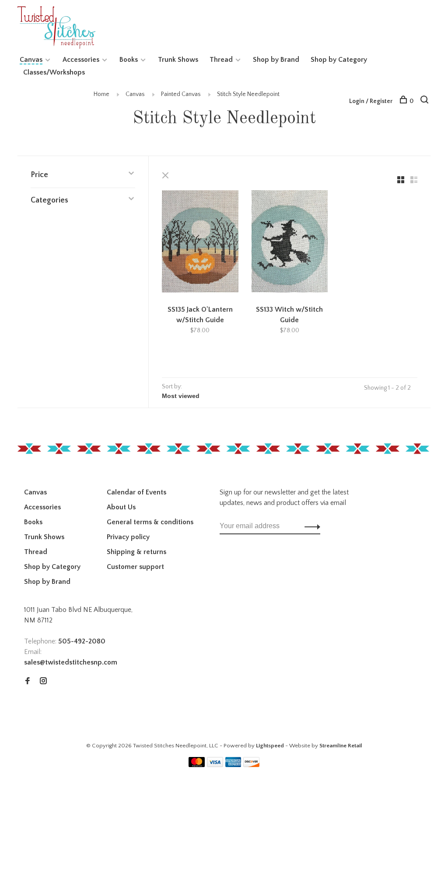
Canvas (31, 60)
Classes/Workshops (54, 72)
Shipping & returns (136, 552)
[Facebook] (27, 682)
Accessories (81, 60)
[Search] (425, 101)
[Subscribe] (310, 526)
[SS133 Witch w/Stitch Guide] (290, 242)
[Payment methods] (197, 765)
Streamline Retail (340, 746)
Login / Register (370, 101)
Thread (221, 60)
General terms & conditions (150, 522)
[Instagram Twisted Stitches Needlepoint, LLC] (43, 682)
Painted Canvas (181, 94)
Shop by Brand (276, 60)
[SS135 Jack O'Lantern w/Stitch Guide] (200, 242)
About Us (121, 507)
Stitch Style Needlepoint (248, 94)
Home (101, 94)
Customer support (135, 567)
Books (128, 60)
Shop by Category (339, 60)
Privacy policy (128, 537)
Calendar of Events (136, 492)
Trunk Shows (178, 60)
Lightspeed (270, 746)
